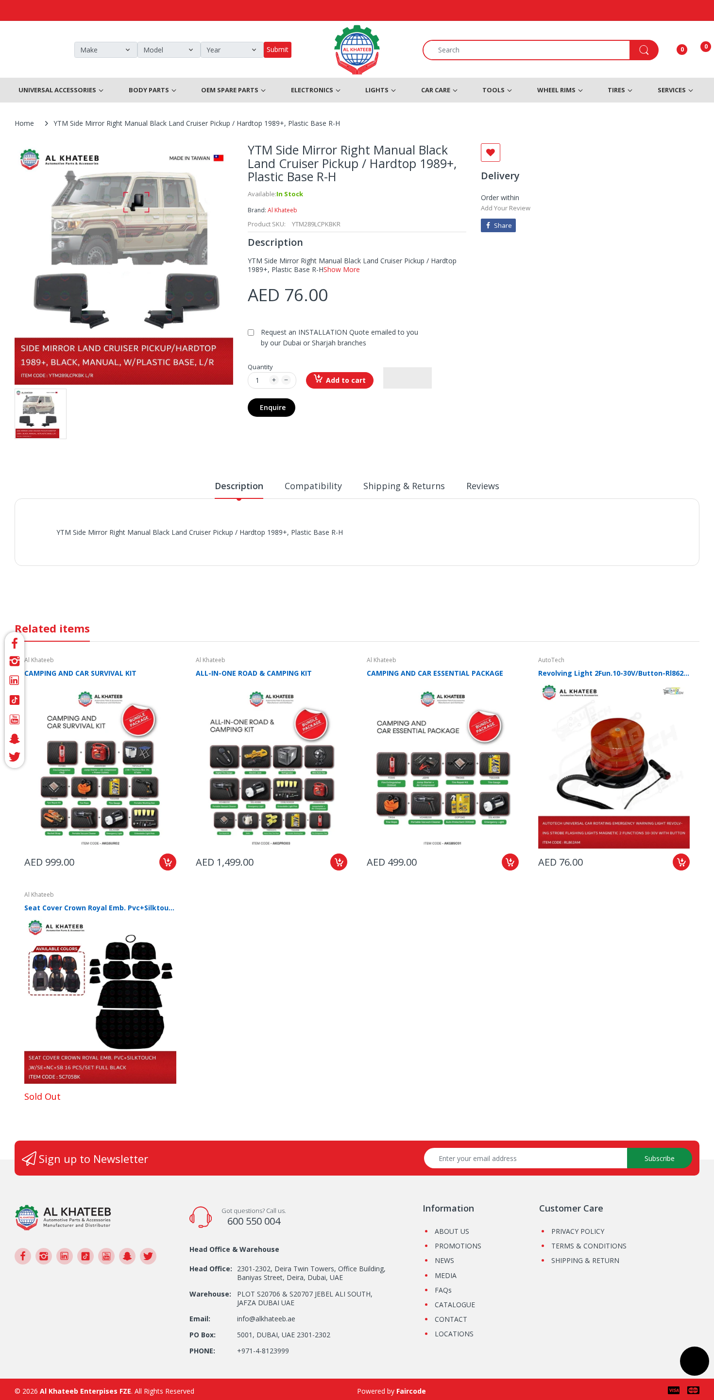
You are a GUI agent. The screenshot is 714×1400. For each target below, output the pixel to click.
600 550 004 (253, 1221)
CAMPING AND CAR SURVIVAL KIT (80, 673)
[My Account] (669, 50)
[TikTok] (14, 700)
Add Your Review (505, 208)
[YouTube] (14, 719)
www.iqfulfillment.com (226, 542)
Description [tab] (239, 486)
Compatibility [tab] (313, 486)
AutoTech (551, 660)
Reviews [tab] (482, 486)
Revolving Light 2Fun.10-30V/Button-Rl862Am (614, 673)
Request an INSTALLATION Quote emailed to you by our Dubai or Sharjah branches (339, 337)
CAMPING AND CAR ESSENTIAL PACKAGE (435, 673)
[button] (407, 378)
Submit (278, 49)
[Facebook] (14, 642)
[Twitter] (14, 759)
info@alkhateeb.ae (266, 1318)
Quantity (260, 366)
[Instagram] (14, 661)
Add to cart (346, 380)
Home (24, 123)
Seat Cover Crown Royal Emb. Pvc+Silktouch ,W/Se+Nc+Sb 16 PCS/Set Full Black (100, 907)
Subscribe (660, 1158)
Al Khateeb (282, 210)
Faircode (411, 1391)
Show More (341, 269)
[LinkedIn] (14, 680)
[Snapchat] (14, 739)
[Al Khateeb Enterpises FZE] (63, 1216)
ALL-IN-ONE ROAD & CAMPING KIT (254, 673)
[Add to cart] (167, 862)
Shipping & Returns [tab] (404, 486)
